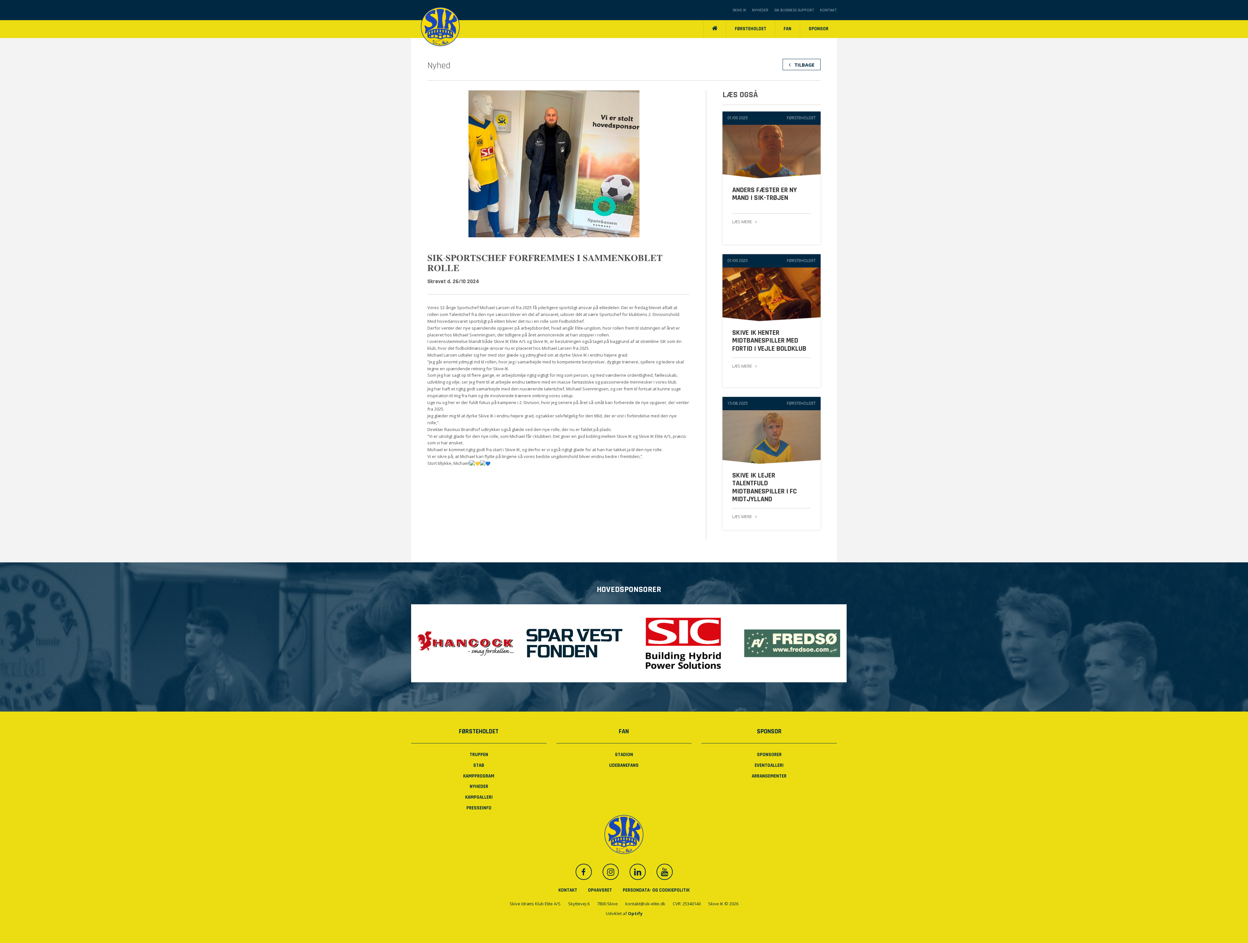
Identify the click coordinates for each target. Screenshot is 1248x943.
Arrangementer (769, 776)
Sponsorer (769, 755)
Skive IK (739, 9)
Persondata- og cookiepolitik (656, 890)
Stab (478, 765)
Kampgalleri (479, 797)
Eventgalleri (769, 765)
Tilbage (803, 64)
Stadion (624, 755)
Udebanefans (624, 765)
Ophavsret (600, 890)
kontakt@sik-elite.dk (645, 904)
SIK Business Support (794, 9)
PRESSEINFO (478, 808)
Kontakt (828, 9)
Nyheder (760, 9)
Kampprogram (478, 776)
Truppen (479, 755)
